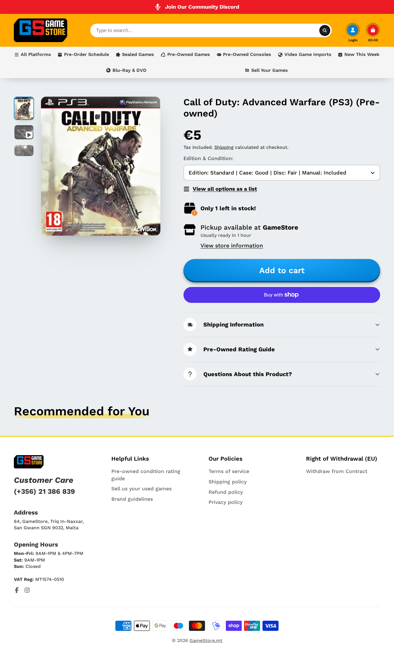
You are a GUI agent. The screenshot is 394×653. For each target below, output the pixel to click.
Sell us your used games (141, 488)
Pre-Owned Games (188, 54)
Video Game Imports (307, 54)
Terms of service (229, 471)
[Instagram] (27, 590)
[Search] (324, 30)
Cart (373, 32)
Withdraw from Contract (336, 471)
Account (353, 32)
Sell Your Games (269, 70)
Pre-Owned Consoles (247, 54)
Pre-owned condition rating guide (145, 474)
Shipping (224, 147)
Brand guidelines (132, 499)
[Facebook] (17, 590)
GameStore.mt (206, 640)
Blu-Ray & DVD (129, 70)
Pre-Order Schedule (86, 54)
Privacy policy (226, 502)
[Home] (40, 30)
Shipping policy (228, 482)
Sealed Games (138, 54)
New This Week (362, 54)
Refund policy (226, 492)
